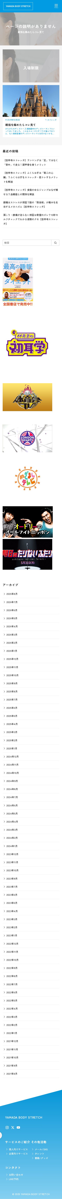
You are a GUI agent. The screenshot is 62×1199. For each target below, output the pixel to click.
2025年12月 (12, 659)
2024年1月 (12, 846)
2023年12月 (12, 854)
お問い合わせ (16, 1174)
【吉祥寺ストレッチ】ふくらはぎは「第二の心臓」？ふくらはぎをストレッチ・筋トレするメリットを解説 (30, 177)
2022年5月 (12, 1000)
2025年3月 (12, 732)
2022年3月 (12, 1016)
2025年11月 (12, 667)
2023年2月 (12, 927)
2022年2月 (12, 1025)
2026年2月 (12, 642)
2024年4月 (12, 821)
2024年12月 (12, 756)
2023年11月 (12, 862)
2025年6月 (12, 707)
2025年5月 (12, 716)
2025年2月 (12, 740)
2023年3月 (12, 919)
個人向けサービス (18, 1149)
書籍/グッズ (41, 1158)
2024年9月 (12, 781)
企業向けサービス (18, 1153)
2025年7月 (12, 699)
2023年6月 (12, 894)
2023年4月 (12, 911)
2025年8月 (12, 691)
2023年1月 (11, 935)
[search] (55, 243)
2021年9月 (12, 1065)
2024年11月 (12, 764)
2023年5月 (12, 902)
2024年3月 (12, 829)
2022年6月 (12, 992)
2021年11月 (12, 1049)
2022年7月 (12, 984)
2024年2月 (12, 837)
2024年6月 (12, 805)
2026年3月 (12, 634)
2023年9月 (12, 878)
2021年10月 (12, 1057)
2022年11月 (12, 951)
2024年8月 (12, 789)
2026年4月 (12, 626)
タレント (39, 1153)
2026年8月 (12, 593)
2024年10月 (12, 773)
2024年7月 (12, 797)
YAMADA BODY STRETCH (35, 1194)
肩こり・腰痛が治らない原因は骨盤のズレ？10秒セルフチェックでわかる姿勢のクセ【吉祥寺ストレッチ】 (30, 219)
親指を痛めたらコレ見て (20, 125)
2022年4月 (12, 1008)
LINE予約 (14, 1179)
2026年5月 (12, 618)
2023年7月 (12, 886)
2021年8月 (12, 1073)
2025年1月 (11, 748)
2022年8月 (12, 976)
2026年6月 (12, 610)
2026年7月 (12, 602)
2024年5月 (12, 813)
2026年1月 (11, 650)
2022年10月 (12, 959)
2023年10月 (12, 870)
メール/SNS (41, 1149)
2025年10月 (12, 675)
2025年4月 (12, 724)
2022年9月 (12, 968)
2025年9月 (12, 683)
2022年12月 (12, 943)
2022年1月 (11, 1033)
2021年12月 (12, 1041)
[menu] (56, 6)
